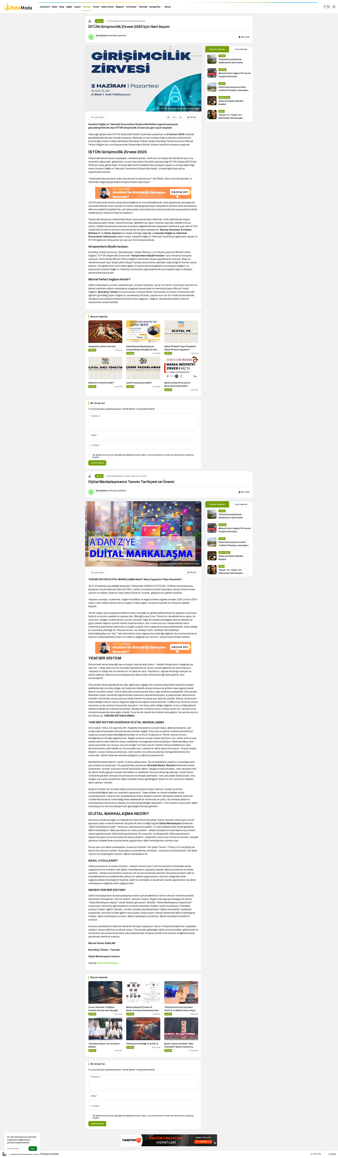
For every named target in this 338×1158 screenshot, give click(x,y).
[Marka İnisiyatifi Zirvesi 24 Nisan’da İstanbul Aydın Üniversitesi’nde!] (181, 374)
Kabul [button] (33, 1149)
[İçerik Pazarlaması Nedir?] (143, 374)
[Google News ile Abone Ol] (97, 117)
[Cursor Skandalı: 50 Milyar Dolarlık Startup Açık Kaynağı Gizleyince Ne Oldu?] (105, 998)
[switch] (326, 6)
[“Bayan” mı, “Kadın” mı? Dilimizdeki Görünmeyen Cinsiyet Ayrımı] (229, 115)
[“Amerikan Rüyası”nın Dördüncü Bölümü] (105, 1034)
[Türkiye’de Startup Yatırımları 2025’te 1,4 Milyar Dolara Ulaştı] (181, 998)
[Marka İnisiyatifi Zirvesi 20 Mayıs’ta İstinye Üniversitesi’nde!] (143, 998)
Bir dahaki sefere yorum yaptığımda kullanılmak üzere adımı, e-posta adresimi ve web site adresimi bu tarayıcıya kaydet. (143, 456)
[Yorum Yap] (168, 117)
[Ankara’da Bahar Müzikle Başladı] (229, 101)
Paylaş (333, 1154)
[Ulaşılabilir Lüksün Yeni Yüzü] (105, 337)
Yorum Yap (316, 1154)
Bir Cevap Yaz (97, 403)
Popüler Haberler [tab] (217, 49)
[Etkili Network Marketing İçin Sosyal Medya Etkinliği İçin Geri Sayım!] (143, 337)
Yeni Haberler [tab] (241, 49)
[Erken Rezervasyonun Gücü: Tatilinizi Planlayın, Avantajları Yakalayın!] (229, 87)
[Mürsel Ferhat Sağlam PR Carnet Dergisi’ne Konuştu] (229, 73)
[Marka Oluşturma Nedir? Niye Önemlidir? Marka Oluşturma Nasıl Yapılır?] (181, 1034)
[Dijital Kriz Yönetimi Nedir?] (105, 374)
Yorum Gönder (97, 463)
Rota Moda (101, 35)
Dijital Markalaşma (108, 963)
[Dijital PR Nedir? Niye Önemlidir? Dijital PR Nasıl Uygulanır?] (181, 337)
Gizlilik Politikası (13, 1149)
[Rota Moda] (18, 6)
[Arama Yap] (334, 6)
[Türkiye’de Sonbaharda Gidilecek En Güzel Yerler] (229, 59)
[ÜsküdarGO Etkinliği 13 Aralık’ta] (143, 1034)
